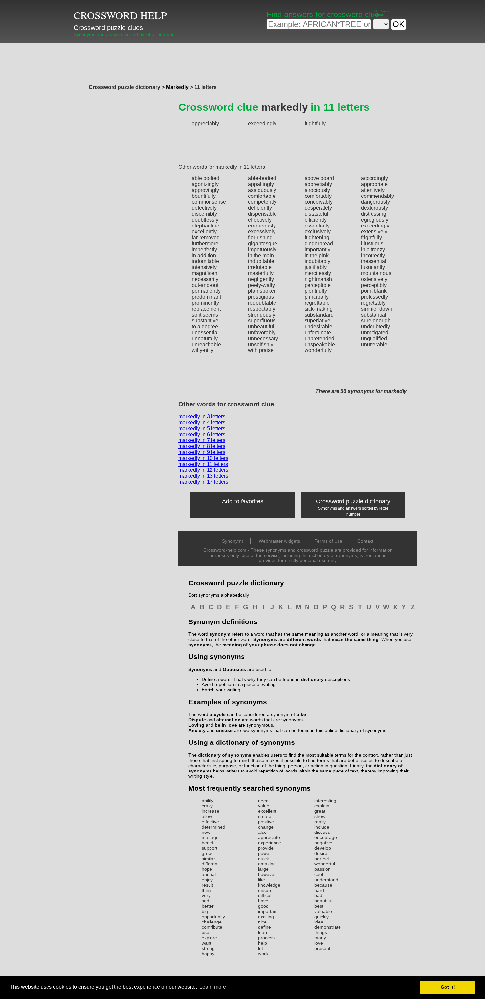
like (261, 879)
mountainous (376, 273)
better (208, 906)
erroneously (262, 225)
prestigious (261, 297)
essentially (317, 225)
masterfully (261, 273)
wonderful (324, 863)
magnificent (205, 273)
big (205, 911)
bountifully (204, 196)
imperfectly (204, 249)
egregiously (374, 220)
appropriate (374, 184)
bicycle (218, 714)
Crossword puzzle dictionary (353, 501)
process (266, 937)
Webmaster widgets (279, 541)
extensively (374, 231)
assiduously (262, 190)
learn (263, 932)
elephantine (205, 225)
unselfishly (260, 344)
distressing (373, 214)
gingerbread (319, 243)
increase (210, 811)
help (262, 943)
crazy (207, 805)
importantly (317, 249)
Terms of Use (328, 541)
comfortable (261, 196)
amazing (267, 863)
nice (262, 921)
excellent (267, 811)
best (318, 906)
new (206, 832)
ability (207, 800)
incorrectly (373, 255)
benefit (209, 842)
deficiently (260, 208)
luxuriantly (373, 267)
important (268, 911)
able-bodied (262, 178)
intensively (204, 267)
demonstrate (327, 927)
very (206, 895)
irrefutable (260, 267)
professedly (374, 297)
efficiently (316, 220)
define (264, 927)
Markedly (177, 87)
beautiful (323, 900)
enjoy (207, 879)
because (323, 885)
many (320, 937)
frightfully (315, 123)
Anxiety (197, 730)
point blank (374, 291)
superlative (317, 320)
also (262, 832)
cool (318, 874)
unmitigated (374, 332)
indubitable (261, 261)
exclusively (318, 231)
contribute (212, 927)
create (264, 816)
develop (322, 848)
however (267, 874)
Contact (365, 541)
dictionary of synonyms (224, 755)
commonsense (209, 202)
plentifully (316, 291)
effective (210, 821)
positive (266, 821)
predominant (206, 297)
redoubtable (262, 303)
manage (210, 837)
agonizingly (205, 184)
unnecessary (263, 338)
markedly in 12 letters (203, 470)
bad (318, 895)
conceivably (319, 202)
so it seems (205, 315)
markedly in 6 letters (201, 434)
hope (207, 869)
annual (209, 874)
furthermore (205, 243)
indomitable (205, 261)
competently (262, 202)
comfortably (318, 196)
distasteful (316, 214)
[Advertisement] (242, 61)
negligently (261, 279)
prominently (205, 303)
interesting (325, 800)
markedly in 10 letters (203, 458)
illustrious (372, 243)
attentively (373, 190)
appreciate (269, 837)
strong (208, 948)
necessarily (205, 279)
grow (207, 853)
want (206, 943)
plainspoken (262, 291)
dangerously (375, 202)
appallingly (261, 184)
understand (326, 879)
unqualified (374, 338)
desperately (318, 208)
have (263, 900)
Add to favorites (242, 501)
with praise (261, 350)
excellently (204, 231)
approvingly (205, 190)
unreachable (206, 344)
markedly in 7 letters (201, 440)
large (263, 869)
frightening (317, 237)
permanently (206, 291)
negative (323, 842)
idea (318, 921)
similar (208, 858)
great (319, 811)
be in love (226, 725)
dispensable (262, 214)
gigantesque (262, 243)
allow (207, 816)
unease (224, 730)
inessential (373, 261)
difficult (265, 895)
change (266, 827)
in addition (204, 255)
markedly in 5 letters (201, 428)
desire (320, 853)
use (205, 932)
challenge (212, 921)
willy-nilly (202, 350)
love (318, 943)
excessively (261, 231)
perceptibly (374, 285)
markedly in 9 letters (201, 452)
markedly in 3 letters (201, 416)
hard (319, 890)
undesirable (318, 326)
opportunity (213, 916)
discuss (322, 832)
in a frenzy (373, 249)
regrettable (317, 303)
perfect (321, 858)
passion (322, 869)
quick (263, 858)
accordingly (374, 178)
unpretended (319, 338)
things (320, 932)
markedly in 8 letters (201, 446)
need (263, 800)
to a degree (205, 326)
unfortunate (318, 332)
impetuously (262, 249)
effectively (260, 220)
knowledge (269, 885)
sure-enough (376, 320)
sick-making (319, 309)
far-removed (206, 237)
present (322, 948)
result (207, 885)
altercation (228, 719)
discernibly (204, 214)
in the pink (317, 255)
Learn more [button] (212, 987)
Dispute (197, 719)
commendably (377, 196)
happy (208, 953)
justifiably (316, 267)
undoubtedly (375, 326)
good (263, 906)
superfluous (261, 320)
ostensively (374, 279)
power (264, 853)
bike (301, 714)
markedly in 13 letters (203, 476)
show (319, 816)
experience (269, 842)
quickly (321, 916)
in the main (261, 255)
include (321, 827)
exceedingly (262, 123)
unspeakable (320, 344)
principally (317, 297)
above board (319, 178)
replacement (206, 309)
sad (205, 900)
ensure (265, 890)
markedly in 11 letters (203, 464)
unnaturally (205, 338)
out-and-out (205, 285)
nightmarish (318, 279)
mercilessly (318, 273)
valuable (323, 911)
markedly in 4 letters (201, 422)
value (263, 805)
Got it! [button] (448, 987)
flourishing (260, 237)
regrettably (373, 303)
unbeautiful (261, 326)
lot (260, 948)
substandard (319, 315)
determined (213, 827)
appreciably (205, 123)
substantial (373, 315)
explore (209, 937)
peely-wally (261, 285)
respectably (261, 309)
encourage (325, 837)
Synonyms (233, 541)
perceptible (318, 285)
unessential (205, 332)
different (210, 863)
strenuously (261, 315)
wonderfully (318, 350)
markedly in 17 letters (203, 482)
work (263, 953)
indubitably (317, 261)
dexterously (374, 208)
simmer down (376, 309)
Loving (196, 725)
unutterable (374, 344)
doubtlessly (205, 220)
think (206, 890)
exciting (266, 916)
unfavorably (261, 332)
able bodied (205, 178)
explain (321, 805)
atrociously (317, 190)
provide (266, 848)
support (209, 848)
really (320, 821)
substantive (205, 320)
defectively (204, 208)
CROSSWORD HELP (120, 15)
